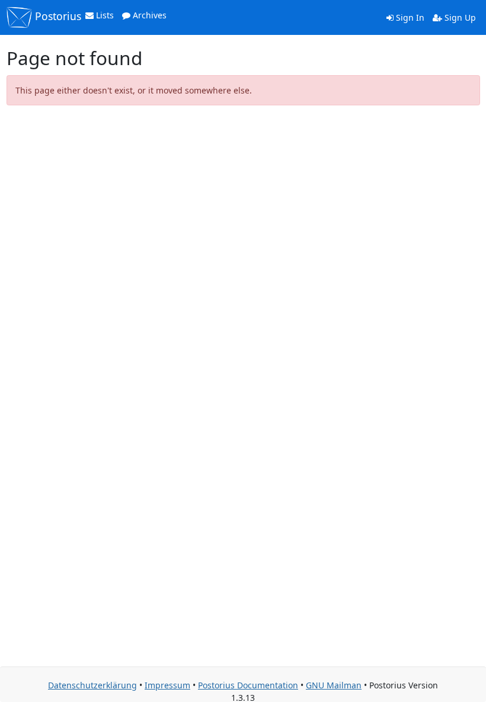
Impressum (167, 685)
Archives (148, 15)
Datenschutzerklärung (92, 685)
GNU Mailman (334, 685)
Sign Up (459, 17)
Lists (104, 15)
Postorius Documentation (248, 685)
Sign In (409, 17)
